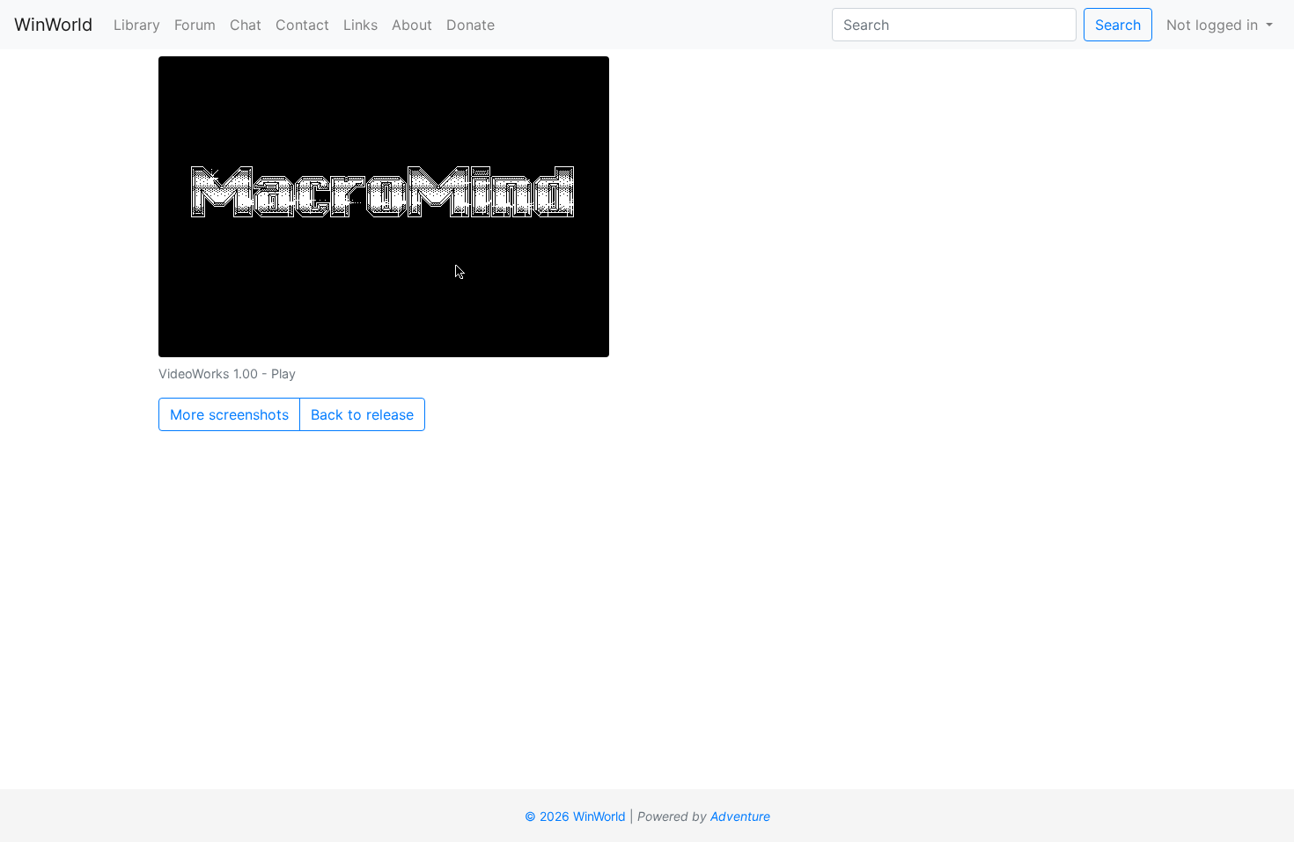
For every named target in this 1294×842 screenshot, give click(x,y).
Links (360, 24)
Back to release (362, 414)
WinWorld (53, 24)
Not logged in (1214, 24)
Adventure (740, 816)
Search (1118, 24)
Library (137, 24)
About (412, 24)
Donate (470, 24)
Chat (245, 24)
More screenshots (229, 414)
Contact (302, 24)
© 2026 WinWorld (575, 816)
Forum (195, 24)
